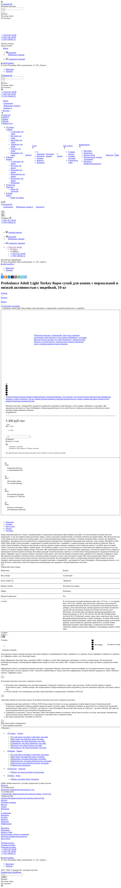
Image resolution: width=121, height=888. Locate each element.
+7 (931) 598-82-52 (8, 39)
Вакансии (5, 822)
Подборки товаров (8, 802)
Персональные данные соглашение (15, 834)
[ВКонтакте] (2, 277)
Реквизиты (5, 830)
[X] (12, 277)
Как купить (10, 526)
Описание (10, 522)
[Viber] (15, 277)
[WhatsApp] (18, 277)
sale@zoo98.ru (8, 63)
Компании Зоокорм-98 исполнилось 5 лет (18, 790)
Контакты (5, 815)
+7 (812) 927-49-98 (9, 35)
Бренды (4, 805)
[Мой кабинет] (2, 209)
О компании (6, 813)
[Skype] (22, 277)
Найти (4, 877)
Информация (6, 824)
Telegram (9, 71)
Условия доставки (8, 845)
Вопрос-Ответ (6, 832)
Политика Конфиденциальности (14, 836)
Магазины (5, 828)
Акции (3, 807)
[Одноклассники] (5, 277)
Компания (5, 809)
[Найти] (3, 11)
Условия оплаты (7, 843)
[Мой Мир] (9, 277)
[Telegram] (25, 277)
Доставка (9, 531)
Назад (15, 249)
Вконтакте (10, 69)
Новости (4, 785)
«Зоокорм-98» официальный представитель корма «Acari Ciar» (26, 794)
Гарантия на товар (8, 847)
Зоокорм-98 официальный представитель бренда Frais (22, 798)
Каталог (4, 800)
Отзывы (9, 524)
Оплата (9, 528)
